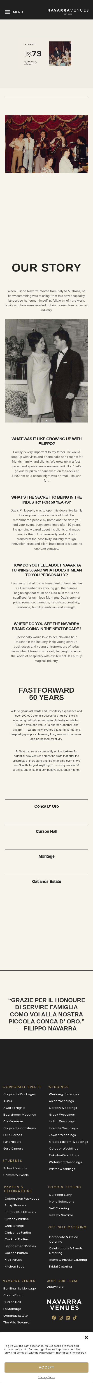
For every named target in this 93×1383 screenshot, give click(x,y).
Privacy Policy (46, 1377)
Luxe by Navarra (61, 1215)
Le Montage (12, 1309)
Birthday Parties (17, 1219)
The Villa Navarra (16, 1322)
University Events (16, 1175)
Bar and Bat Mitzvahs (20, 1212)
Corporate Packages (19, 1094)
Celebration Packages (22, 1198)
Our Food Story (60, 1195)
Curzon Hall (46, 831)
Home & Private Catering (68, 1260)
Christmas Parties (18, 1232)
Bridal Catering (60, 1266)
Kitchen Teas (14, 1266)
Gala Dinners (13, 1148)
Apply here (55, 1287)
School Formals (15, 1168)
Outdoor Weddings (63, 1148)
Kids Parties (14, 1260)
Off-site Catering (67, 1227)
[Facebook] (54, 1317)
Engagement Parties (20, 1246)
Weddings (58, 1087)
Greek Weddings (62, 1114)
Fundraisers (12, 1142)
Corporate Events (22, 1087)
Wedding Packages (64, 1094)
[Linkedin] (67, 1317)
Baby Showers (16, 1205)
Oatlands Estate (46, 881)
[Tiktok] (74, 1317)
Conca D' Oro (46, 806)
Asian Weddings (61, 1101)
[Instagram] (60, 1317)
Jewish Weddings (62, 1135)
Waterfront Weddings (65, 1162)
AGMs (7, 1101)
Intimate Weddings (63, 1128)
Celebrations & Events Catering (66, 1250)
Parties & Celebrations (18, 1189)
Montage (47, 856)
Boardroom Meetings (19, 1114)
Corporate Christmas (19, 1128)
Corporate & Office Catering (63, 1239)
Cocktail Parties (17, 1239)
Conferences (13, 1121)
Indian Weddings (62, 1121)
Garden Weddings (63, 1108)
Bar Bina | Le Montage (19, 1288)
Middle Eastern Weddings (68, 1142)
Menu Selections (61, 1201)
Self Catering (59, 1208)
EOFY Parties (12, 1135)
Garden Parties (16, 1253)
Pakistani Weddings (64, 1155)
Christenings (14, 1226)
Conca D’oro (13, 1295)
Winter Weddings (62, 1169)
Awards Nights (14, 1108)
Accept (46, 1367)
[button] (86, 1337)
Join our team (62, 1281)
